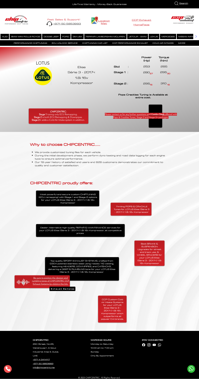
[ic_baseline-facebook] (144, 345)
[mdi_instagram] (149, 345)
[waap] (159, 345)
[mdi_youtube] (154, 345)
